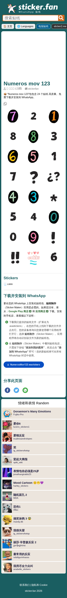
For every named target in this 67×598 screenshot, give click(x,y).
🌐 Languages (25, 26)
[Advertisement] (33, 57)
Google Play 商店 (19, 311)
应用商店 (41, 311)
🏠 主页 (7, 26)
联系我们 (25, 585)
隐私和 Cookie (39, 585)
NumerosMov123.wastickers (25, 364)
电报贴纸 (43, 26)
